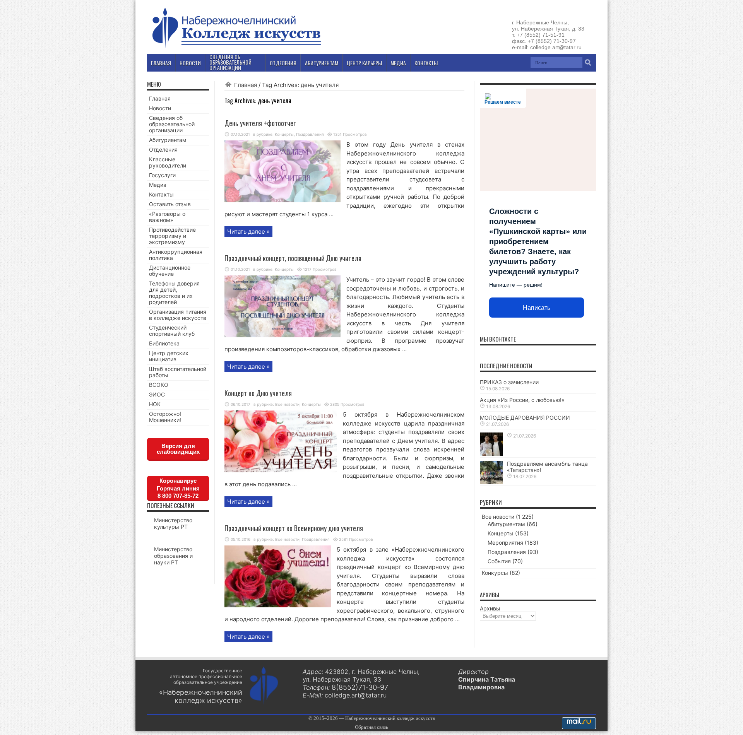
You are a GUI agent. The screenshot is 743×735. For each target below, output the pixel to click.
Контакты (161, 194)
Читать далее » (248, 231)
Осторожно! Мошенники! (165, 416)
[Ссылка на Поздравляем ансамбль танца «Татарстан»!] (491, 482)
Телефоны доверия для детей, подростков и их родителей (174, 292)
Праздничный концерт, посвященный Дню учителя (292, 258)
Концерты (284, 134)
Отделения (163, 149)
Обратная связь (371, 727)
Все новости (287, 404)
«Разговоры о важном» (167, 216)
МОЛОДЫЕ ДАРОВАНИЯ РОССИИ (525, 417)
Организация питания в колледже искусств (177, 314)
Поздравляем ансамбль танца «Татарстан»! (547, 466)
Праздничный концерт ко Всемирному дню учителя (293, 528)
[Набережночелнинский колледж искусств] (236, 48)
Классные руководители (167, 162)
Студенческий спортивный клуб (172, 330)
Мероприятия (505, 542)
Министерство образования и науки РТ (173, 556)
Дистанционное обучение (169, 270)
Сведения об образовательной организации (172, 124)
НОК (155, 404)
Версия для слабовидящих (178, 449)
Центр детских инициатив (168, 356)
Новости (160, 108)
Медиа (157, 184)
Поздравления (310, 134)
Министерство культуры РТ (173, 523)
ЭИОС (157, 394)
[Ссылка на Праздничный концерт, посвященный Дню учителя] (282, 335)
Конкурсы (495, 572)
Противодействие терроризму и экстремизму (172, 235)
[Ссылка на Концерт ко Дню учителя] (280, 470)
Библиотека (164, 343)
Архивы (490, 608)
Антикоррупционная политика (175, 254)
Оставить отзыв (170, 204)
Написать (536, 307)
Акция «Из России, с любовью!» (522, 400)
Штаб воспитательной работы (177, 372)
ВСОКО (158, 384)
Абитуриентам (168, 140)
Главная (245, 85)
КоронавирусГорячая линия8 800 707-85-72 (178, 488)
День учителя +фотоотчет (260, 123)
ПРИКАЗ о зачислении (509, 382)
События (499, 561)
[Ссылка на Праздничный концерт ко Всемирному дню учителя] (277, 605)
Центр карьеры (364, 63)
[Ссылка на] (491, 453)
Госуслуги (162, 175)
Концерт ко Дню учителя (258, 393)
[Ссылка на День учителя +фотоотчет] (282, 200)
